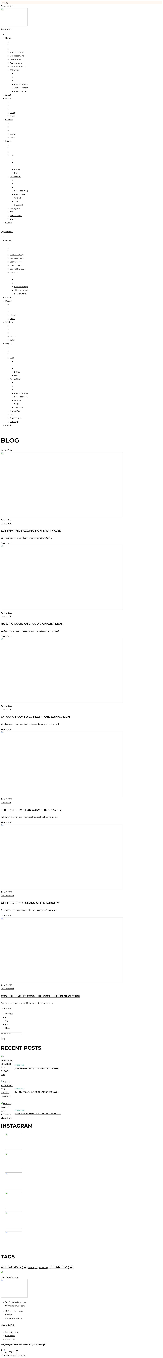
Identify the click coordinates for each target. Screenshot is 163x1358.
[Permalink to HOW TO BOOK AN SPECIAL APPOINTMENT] (62, 609)
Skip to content (8, 6)
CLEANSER (61, 1267)
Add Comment (7, 896)
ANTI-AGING (14, 1267)
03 (6, 1024)
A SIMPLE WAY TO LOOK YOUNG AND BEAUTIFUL (38, 1114)
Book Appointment (9, 1277)
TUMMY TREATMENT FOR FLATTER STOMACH (37, 1092)
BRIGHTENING (44, 1268)
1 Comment (6, 523)
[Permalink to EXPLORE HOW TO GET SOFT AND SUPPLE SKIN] (62, 702)
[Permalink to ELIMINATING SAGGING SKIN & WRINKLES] (62, 516)
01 (6, 1017)
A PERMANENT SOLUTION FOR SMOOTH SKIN (36, 1069)
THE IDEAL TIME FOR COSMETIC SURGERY (31, 810)
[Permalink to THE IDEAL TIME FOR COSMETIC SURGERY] (62, 795)
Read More (6, 543)
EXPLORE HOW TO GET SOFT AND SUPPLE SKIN (35, 716)
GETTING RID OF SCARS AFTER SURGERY (30, 903)
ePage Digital (19, 1355)
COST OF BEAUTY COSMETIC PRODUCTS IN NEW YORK (40, 996)
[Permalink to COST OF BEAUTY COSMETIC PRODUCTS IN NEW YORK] (62, 982)
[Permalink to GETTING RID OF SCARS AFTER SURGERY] (62, 889)
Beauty (33, 1267)
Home (3, 450)
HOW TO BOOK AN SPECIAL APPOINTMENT (32, 623)
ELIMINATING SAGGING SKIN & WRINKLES (31, 530)
